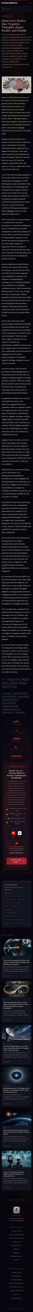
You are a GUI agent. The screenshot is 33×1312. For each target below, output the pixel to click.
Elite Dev (8, 906)
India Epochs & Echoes (16, 1290)
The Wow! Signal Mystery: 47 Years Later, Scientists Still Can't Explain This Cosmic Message (15, 1048)
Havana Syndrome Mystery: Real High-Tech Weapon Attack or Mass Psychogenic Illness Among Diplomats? (15, 1005)
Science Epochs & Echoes (16, 1283)
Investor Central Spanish (16, 1234)
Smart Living (21, 899)
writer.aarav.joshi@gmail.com (16, 1218)
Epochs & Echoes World (12, 916)
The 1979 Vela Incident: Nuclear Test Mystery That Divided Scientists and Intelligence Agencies (16, 962)
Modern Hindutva (21, 923)
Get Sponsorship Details (15, 861)
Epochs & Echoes (10, 902)
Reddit (6, 683)
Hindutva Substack (16, 1298)
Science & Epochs (10, 923)
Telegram (23, 683)
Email (14, 686)
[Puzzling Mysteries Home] (9, 3)
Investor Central (10, 896)
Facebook (12, 679)
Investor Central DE (11, 899)
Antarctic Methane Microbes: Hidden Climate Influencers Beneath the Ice (13, 1174)
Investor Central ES (22, 896)
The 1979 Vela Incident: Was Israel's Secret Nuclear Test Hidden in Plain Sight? (16, 1132)
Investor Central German (16, 1238)
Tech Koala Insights (10, 912)
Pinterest (6, 686)
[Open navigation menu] (30, 3)
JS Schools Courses (16, 1256)
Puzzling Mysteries (21, 919)
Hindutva (19, 902)
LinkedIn (26, 679)
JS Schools (15, 906)
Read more (8, 976)
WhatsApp (14, 683)
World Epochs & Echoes (17, 1287)
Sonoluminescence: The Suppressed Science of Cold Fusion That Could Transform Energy (16, 1090)
